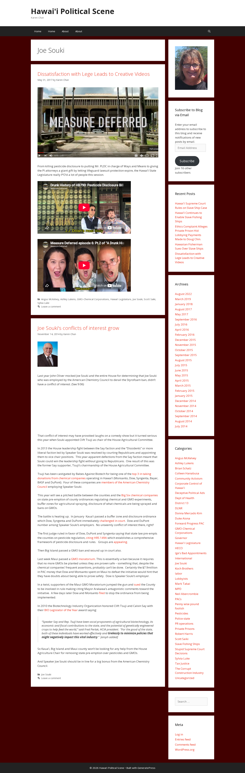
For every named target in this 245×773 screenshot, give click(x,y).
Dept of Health (184, 498)
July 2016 (181, 324)
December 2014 (185, 401)
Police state (182, 618)
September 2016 (186, 319)
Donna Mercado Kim (188, 513)
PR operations (184, 623)
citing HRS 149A (96, 538)
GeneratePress (146, 767)
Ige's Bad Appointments (190, 553)
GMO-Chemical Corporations (93, 299)
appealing (120, 542)
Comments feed (185, 744)
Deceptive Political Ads (190, 493)
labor (178, 573)
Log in (179, 734)
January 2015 (184, 396)
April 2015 (182, 380)
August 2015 (183, 360)
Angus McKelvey (50, 299)
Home (37, 31)
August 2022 (183, 294)
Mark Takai (182, 584)
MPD (178, 589)
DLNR (178, 508)
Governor (181, 538)
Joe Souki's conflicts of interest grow (78, 327)
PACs (178, 599)
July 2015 (181, 365)
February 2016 (184, 335)
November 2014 (185, 406)
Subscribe (187, 161)
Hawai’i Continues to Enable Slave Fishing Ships (188, 217)
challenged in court (112, 521)
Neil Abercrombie (186, 594)
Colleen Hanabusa (187, 473)
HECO (179, 548)
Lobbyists (181, 579)
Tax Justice (182, 663)
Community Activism (188, 478)
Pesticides (181, 613)
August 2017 (183, 309)
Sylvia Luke (43, 302)
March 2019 (183, 299)
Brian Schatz (183, 468)
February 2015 (184, 391)
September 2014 (186, 416)
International (183, 558)
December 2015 (185, 340)
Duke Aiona (182, 518)
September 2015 (186, 355)
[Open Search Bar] (209, 31)
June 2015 (181, 370)
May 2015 (181, 375)
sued (137, 584)
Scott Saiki (149, 299)
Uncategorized (184, 678)
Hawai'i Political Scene (72, 11)
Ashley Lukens (68, 299)
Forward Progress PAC (189, 523)
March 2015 (183, 385)
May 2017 (181, 314)
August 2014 (183, 421)
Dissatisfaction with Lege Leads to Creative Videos (94, 73)
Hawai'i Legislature (120, 299)
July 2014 (181, 426)
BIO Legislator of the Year (61, 610)
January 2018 (184, 304)
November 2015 (185, 345)
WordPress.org (184, 749)
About (65, 31)
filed (102, 593)
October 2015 (184, 350)
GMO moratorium (83, 559)
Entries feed (183, 739)
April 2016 (182, 330)
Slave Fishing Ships (187, 644)
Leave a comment (51, 306)
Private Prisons (184, 629)
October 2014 (184, 411)
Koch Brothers (184, 568)
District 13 (181, 503)
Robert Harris (184, 634)
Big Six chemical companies (139, 495)
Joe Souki (137, 299)
